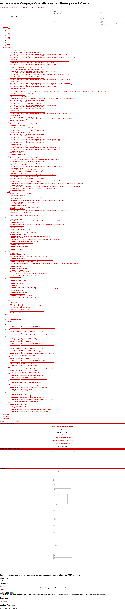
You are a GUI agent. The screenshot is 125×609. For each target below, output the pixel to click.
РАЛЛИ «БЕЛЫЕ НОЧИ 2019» (19, 246)
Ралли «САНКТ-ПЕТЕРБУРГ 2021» (20, 212)
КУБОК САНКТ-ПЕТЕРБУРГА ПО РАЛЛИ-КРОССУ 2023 (27, 348)
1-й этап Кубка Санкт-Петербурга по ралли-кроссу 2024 (27, 108)
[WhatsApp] (13, 593)
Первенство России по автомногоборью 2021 (24, 215)
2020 (8, 39)
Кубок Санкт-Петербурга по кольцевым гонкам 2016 (26, 306)
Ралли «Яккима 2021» (16, 198)
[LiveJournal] (8, 593)
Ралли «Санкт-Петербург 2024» (20, 96)
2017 (8, 45)
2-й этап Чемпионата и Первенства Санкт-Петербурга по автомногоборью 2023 (35, 149)
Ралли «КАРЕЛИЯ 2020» (17, 219)
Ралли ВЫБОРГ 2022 (16, 168)
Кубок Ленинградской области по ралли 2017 (24, 401)
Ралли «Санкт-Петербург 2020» (20, 229)
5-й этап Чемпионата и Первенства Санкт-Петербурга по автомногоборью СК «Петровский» (38, 54)
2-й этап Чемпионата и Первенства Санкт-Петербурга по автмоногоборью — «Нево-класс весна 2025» (42, 85)
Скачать (2, 589)
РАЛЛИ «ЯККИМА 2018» (17, 258)
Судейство (10, 321)
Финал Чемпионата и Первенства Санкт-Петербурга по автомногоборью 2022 (34, 159)
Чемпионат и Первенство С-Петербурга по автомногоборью (29, 411)
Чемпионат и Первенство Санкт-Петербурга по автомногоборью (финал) (32, 71)
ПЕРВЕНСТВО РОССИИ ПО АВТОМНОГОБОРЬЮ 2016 (27, 311)
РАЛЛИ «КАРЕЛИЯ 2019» (18, 234)
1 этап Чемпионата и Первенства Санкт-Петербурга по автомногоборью (32, 188)
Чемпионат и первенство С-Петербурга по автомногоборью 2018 (30, 409)
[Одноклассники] (3, 593)
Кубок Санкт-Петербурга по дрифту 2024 (23, 338)
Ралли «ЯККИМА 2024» (17, 115)
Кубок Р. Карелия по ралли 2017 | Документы (24, 396)
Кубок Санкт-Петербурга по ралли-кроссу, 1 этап (25, 202)
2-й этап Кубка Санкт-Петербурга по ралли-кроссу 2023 (27, 134)
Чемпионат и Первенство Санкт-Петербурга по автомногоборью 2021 (32, 369)
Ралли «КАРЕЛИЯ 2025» (17, 88)
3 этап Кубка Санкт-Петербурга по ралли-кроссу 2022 (26, 163)
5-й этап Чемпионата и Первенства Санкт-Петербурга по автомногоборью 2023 (35, 139)
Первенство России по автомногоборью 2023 (24, 124)
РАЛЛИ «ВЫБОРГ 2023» (17, 125)
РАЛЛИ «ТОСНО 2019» (17, 244)
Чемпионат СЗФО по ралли (18, 404)
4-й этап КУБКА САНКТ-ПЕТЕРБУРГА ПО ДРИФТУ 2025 (27, 73)
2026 (8, 30)
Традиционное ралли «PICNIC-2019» (21, 243)
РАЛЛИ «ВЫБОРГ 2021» (17, 209)
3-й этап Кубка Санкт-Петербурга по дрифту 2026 (25, 52)
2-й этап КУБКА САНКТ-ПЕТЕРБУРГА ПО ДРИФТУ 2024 (27, 103)
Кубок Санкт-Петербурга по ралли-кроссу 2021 (24, 370)
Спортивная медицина (14, 319)
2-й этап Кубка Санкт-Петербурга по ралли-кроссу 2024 (27, 100)
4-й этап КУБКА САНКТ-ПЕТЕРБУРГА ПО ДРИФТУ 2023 (27, 129)
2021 (8, 37)
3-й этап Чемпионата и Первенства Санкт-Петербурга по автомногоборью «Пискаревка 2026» (39, 61)
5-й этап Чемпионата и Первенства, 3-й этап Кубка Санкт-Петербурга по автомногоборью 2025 (39, 74)
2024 (8, 34)
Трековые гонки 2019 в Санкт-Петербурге (23, 232)
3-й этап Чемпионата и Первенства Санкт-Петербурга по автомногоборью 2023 (35, 147)
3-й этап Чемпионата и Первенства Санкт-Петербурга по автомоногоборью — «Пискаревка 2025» (40, 83)
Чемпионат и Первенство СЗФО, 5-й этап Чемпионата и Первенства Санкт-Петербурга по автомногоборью (43, 98)
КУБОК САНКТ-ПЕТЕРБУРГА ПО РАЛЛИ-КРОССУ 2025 (27, 331)
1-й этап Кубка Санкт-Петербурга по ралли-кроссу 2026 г (27, 56)
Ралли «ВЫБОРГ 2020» (17, 226)
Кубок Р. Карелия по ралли (18, 406)
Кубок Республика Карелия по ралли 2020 (23, 377)
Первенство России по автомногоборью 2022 (24, 158)
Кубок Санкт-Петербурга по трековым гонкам (24, 117)
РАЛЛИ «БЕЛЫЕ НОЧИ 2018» (19, 268)
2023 (8, 122)
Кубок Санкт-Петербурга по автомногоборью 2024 (26, 343)
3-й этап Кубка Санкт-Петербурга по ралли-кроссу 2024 (27, 93)
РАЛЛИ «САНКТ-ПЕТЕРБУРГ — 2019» (22, 250)
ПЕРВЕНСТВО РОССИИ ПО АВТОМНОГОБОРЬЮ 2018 (27, 275)
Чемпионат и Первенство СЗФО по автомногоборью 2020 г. (28, 379)
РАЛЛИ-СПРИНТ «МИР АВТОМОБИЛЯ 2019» (24, 241)
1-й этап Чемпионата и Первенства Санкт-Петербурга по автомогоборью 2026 (34, 64)
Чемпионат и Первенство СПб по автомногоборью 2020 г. (28, 375)
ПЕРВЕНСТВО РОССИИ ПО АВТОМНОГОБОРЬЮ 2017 (27, 297)
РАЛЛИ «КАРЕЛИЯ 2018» (18, 255)
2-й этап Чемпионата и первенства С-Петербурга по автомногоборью (31, 260)
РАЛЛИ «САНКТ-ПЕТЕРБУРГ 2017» (21, 295)
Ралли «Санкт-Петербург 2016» (20, 307)
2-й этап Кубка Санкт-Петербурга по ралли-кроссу (25, 207)
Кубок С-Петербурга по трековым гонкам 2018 (24, 386)
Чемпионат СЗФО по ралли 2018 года (21, 389)
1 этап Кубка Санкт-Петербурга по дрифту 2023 (25, 146)
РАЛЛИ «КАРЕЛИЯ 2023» (18, 154)
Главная (5, 27)
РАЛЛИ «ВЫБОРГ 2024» (17, 95)
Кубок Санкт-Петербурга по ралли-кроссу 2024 (24, 340)
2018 (8, 42)
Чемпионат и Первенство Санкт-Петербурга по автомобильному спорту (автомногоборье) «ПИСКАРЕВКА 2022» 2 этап (47, 183)
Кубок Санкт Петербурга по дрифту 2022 (23, 363)
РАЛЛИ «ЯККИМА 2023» (17, 151)
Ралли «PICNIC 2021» (16, 204)
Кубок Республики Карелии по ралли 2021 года (24, 372)
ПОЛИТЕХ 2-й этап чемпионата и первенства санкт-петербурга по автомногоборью (36, 239)
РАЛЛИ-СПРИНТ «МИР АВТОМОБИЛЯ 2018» (24, 261)
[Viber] (11, 593)
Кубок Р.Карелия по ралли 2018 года (21, 391)
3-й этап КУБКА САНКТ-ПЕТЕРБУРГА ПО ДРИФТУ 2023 (27, 130)
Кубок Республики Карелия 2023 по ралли (23, 355)
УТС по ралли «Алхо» (16, 312)
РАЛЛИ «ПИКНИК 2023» (17, 144)
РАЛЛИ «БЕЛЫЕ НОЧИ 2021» (19, 205)
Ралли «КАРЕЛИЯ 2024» (17, 120)
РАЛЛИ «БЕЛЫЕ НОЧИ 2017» (19, 292)
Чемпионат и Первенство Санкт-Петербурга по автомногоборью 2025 (32, 335)
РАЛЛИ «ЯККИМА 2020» (17, 222)
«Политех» (13, 285)
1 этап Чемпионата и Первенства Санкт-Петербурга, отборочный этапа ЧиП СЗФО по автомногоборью (42, 197)
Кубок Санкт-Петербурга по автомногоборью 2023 (26, 352)
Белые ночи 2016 (15, 302)
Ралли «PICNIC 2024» (16, 110)
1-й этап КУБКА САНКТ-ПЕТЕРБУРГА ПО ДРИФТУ (25, 181)
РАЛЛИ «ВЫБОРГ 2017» (17, 294)
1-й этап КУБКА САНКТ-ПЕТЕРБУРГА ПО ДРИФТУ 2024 (27, 107)
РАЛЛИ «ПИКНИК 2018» (17, 267)
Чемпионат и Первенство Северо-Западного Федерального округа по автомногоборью (37, 214)
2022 (8, 35)
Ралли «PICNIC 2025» (16, 81)
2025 (8, 32)
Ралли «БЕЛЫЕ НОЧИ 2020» (19, 227)
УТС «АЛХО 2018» (15, 277)
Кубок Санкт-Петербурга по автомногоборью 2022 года (27, 360)
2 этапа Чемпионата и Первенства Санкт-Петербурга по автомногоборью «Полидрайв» (37, 200)
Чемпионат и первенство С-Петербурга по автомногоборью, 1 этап (31, 236)
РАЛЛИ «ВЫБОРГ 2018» (17, 270)
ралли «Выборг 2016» (16, 304)
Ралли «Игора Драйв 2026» (18, 51)
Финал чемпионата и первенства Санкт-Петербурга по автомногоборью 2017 (34, 289)
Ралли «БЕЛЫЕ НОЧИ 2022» (19, 173)
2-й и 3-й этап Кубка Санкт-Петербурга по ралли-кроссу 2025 (29, 69)
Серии (5, 323)
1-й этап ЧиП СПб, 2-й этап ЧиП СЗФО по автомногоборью (28, 256)
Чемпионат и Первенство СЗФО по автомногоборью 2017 (28, 397)
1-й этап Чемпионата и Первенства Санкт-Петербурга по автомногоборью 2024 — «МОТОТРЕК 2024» (42, 119)
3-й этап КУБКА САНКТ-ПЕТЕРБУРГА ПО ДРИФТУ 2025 (27, 76)
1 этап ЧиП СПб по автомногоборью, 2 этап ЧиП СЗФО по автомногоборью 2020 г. (35, 221)
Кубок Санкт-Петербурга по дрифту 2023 (23, 350)
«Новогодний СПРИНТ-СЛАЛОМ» (20, 193)
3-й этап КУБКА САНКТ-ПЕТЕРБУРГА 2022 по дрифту (26, 170)
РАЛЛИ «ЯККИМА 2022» (17, 185)
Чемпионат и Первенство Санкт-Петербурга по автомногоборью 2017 (32, 399)
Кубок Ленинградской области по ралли (22, 408)
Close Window (4, 601)
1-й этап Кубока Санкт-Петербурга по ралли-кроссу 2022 (27, 178)
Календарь (6, 28)
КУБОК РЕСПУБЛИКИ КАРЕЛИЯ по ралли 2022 (24, 358)
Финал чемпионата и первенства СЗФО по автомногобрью (28, 273)
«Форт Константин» (16, 282)
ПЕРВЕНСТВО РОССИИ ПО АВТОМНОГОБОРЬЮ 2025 (27, 68)
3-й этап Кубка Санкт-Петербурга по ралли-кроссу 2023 (27, 127)
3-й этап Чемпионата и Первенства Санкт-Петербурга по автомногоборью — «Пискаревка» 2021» (40, 210)
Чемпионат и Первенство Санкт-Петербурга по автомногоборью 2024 (32, 345)
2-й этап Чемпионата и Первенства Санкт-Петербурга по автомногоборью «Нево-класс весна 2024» (41, 113)
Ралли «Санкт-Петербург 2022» (20, 164)
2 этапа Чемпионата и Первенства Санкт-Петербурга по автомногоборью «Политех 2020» (38, 224)
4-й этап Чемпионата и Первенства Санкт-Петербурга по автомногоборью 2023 (35, 141)
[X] (6, 593)
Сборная (6, 414)
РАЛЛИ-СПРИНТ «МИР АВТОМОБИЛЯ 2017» (24, 287)
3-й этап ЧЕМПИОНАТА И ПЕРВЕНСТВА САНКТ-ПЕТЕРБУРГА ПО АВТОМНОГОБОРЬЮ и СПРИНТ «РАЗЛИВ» (44, 263)
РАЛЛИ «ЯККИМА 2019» (17, 238)
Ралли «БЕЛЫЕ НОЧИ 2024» (19, 102)
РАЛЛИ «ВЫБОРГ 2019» (17, 248)
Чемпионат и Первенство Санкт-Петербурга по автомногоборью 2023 (32, 353)
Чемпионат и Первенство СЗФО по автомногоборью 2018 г (28, 387)
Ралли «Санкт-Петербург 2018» (20, 272)
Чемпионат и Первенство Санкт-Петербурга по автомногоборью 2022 (32, 362)
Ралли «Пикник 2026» (16, 59)
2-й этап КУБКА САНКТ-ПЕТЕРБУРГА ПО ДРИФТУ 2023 (27, 137)
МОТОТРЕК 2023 (15, 153)
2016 (8, 44)
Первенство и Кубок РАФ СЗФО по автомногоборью (26, 413)
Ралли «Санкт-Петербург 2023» (20, 132)
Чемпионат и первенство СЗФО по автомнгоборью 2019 (27, 382)
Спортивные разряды (13, 318)
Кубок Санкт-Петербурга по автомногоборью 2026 (26, 326)
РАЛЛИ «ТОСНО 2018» (17, 265)
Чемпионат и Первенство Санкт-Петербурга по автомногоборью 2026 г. (32, 328)
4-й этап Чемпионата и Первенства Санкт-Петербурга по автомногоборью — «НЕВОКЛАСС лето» (40, 79)
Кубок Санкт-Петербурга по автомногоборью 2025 (26, 333)
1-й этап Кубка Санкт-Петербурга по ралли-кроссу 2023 (27, 142)
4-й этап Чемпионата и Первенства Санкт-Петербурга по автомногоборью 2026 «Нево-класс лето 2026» (42, 57)
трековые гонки (15, 253)
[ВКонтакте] (1, 593)
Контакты (6, 418)
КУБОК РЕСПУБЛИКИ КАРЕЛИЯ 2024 (21, 341)
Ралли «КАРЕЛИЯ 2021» (17, 195)
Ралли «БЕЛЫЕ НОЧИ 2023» (19, 136)
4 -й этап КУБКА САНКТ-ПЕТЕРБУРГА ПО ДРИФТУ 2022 (27, 161)
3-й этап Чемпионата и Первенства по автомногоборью (27, 112)
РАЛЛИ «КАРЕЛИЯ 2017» (18, 280)
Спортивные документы (14, 316)
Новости (6, 416)
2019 (8, 40)
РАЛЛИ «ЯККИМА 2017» (17, 284)
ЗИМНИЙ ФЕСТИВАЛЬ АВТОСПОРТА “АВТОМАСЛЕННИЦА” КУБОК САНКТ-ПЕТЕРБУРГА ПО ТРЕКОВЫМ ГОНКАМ (45, 187)
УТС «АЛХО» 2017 (15, 299)
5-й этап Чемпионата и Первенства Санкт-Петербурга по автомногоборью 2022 (35, 166)
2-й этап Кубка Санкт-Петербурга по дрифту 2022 (25, 176)
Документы (6, 314)
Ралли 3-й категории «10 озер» (19, 309)
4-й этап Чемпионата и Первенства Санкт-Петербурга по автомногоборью (33, 105)
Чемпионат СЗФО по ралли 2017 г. (20, 394)
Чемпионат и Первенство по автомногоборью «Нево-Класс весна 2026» (32, 62)
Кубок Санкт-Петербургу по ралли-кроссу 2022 (24, 365)
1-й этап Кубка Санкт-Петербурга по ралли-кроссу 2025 (27, 78)
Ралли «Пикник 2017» (16, 290)
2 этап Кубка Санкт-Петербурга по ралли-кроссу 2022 (26, 171)
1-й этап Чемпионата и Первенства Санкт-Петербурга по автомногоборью (33, 86)
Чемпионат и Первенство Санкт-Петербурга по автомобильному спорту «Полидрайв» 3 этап (39, 180)
